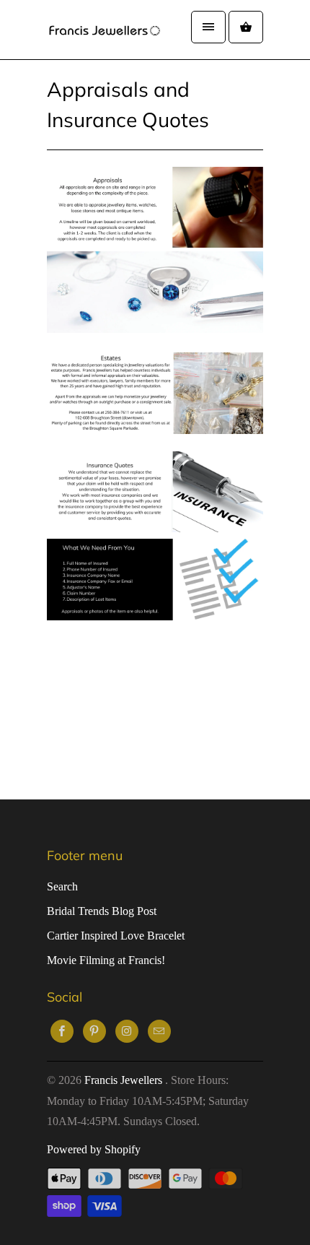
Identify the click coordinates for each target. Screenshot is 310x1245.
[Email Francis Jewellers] (159, 1031)
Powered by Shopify (94, 1149)
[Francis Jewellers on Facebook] (62, 1031)
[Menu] (208, 27)
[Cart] (246, 27)
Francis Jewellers (124, 1080)
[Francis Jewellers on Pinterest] (94, 1031)
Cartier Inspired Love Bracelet (116, 935)
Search (62, 886)
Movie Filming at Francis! (106, 960)
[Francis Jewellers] (104, 29)
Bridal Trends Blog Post (101, 911)
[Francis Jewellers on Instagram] (126, 1031)
